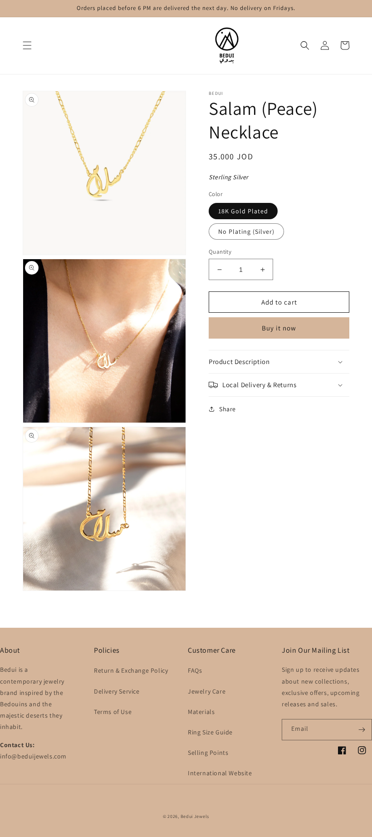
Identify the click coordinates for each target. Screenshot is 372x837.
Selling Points (208, 752)
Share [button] (227, 409)
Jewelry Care (206, 691)
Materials (201, 712)
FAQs (195, 670)
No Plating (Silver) (246, 231)
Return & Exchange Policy (131, 670)
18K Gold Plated (243, 211)
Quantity (220, 252)
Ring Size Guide (210, 732)
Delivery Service (117, 691)
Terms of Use (113, 712)
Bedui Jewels (195, 816)
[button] (27, 45)
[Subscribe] (362, 729)
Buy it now (279, 328)
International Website (220, 773)
